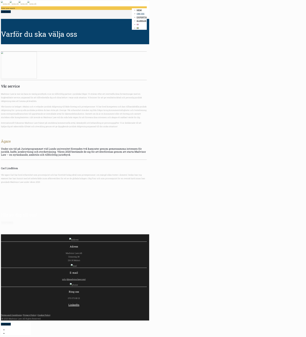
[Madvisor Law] (18, 4)
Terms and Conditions (11, 315)
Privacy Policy (29, 315)
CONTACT (6, 11)
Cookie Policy (44, 315)
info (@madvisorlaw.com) (74, 279)
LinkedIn (73, 305)
